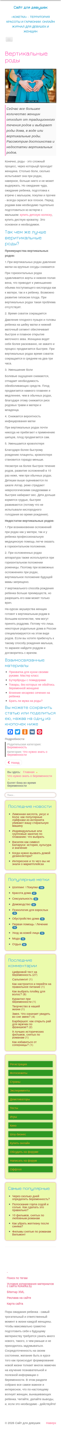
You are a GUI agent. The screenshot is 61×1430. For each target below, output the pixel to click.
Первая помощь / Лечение (30, 924)
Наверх (51, 1423)
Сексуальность (22, 898)
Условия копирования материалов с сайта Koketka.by (30, 1285)
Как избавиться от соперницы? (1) (24, 1043)
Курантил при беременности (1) (24, 1000)
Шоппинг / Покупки (25, 887)
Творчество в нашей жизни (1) (26, 1007)
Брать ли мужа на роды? (26, 701)
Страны (15, 1082)
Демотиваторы (20, 1099)
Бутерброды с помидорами (27, 680)
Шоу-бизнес (18, 1134)
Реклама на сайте (19, 1298)
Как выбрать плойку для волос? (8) (28, 992)
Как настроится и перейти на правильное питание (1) (31, 985)
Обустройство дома (25, 918)
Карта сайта (15, 1303)
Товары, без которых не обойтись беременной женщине (31, 686)
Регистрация (18, 1064)
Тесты (14, 1108)
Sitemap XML (15, 1292)
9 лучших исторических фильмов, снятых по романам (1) (28, 1034)
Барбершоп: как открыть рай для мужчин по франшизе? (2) (31, 1024)
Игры (13, 1117)
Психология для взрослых (30, 910)
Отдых (16, 944)
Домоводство (21, 904)
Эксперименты (20, 1090)
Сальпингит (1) (22, 979)
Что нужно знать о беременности (27, 753)
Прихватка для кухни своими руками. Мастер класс (28, 673)
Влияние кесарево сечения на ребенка (29, 694)
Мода (16, 938)
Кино (13, 1125)
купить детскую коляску (36, 215)
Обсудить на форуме (24, 1152)
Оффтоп (16, 1169)
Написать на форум (23, 1160)
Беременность (17, 747)
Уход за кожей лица (25, 933)
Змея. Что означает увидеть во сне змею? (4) (31, 1015)
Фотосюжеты (18, 1073)
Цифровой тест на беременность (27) (24, 973)
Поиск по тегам (17, 1278)
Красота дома (21, 893)
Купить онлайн (20, 1143)
